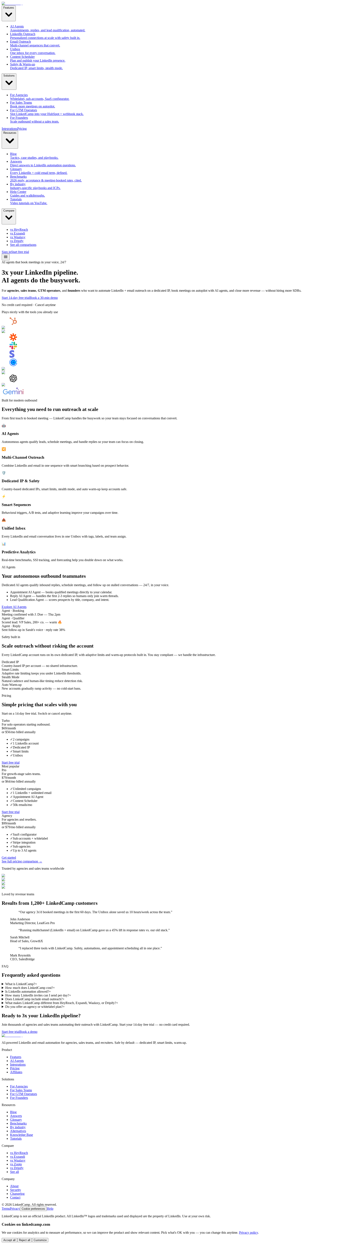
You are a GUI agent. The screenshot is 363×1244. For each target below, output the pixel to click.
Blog (13, 1112)
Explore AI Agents (14, 607)
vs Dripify (17, 1168)
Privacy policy (248, 1232)
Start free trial (20, 252)
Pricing (22, 128)
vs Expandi (17, 1156)
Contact (15, 1197)
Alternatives (18, 1131)
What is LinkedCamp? (21, 984)
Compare (8, 210)
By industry (18, 1127)
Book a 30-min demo (44, 297)
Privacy (15, 1208)
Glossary (16, 1119)
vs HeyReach (19, 1153)
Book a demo (28, 1031)
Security (15, 1190)
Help (50, 1208)
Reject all (24, 1240)
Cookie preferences (33, 1208)
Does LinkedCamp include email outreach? (34, 999)
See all (14, 1172)
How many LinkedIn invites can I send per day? (38, 995)
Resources (9, 132)
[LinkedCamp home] (12, 3)
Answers (16, 1116)
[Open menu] (6, 257)
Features (8, 7)
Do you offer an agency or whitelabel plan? (35, 1006)
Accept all (9, 1240)
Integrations (9, 128)
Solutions (9, 75)
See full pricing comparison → (22, 861)
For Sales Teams (21, 1090)
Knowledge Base (21, 1135)
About (14, 1186)
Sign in (6, 252)
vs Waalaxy (17, 1160)
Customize (40, 1240)
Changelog (17, 1193)
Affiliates (16, 1072)
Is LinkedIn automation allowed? (28, 991)
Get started (9, 857)
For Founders (19, 1098)
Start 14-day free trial (16, 297)
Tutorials (16, 1138)
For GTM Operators (23, 1094)
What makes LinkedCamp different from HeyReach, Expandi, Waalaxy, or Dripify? (61, 1003)
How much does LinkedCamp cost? (30, 988)
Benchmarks (18, 1123)
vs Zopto (16, 1164)
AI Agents (17, 1061)
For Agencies (19, 1086)
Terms (6, 1208)
